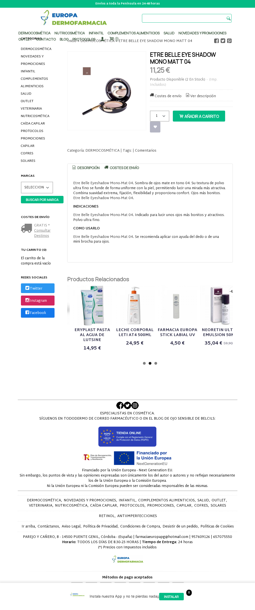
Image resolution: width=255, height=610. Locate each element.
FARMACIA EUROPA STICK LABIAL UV (177, 333)
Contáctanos (48, 526)
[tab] (85, 168)
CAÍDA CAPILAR (33, 124)
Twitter (36, 289)
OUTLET (27, 101)
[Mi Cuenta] (102, 39)
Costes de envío (168, 96)
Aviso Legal (71, 526)
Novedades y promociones (202, 33)
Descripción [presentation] (88, 167)
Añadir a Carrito (201, 116)
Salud (169, 33)
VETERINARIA (31, 109)
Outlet (25, 39)
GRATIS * (42, 225)
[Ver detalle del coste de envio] (27, 229)
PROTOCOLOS (83, 39)
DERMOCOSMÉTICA (36, 49)
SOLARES (28, 161)
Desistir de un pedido (180, 526)
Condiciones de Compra (140, 526)
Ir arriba (28, 526)
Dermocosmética (34, 33)
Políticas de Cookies (217, 526)
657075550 (222, 537)
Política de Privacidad (100, 526)
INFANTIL (28, 72)
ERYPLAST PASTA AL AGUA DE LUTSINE (92, 335)
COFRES (27, 154)
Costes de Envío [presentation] (124, 167)
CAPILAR (27, 146)
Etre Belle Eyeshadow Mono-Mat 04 (103, 183)
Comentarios (145, 151)
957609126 (200, 537)
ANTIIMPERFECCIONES (137, 516)
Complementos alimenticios (134, 33)
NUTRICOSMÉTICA (35, 116)
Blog (64, 39)
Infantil (96, 33)
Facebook (38, 313)
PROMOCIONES (33, 139)
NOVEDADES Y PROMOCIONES (33, 60)
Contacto (46, 39)
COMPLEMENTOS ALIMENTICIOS (34, 82)
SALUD (26, 94)
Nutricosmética (70, 33)
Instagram (38, 301)
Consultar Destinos (42, 233)
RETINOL (107, 516)
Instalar (171, 596)
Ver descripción (203, 96)
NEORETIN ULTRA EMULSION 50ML (220, 333)
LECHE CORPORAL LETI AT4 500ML (135, 333)
